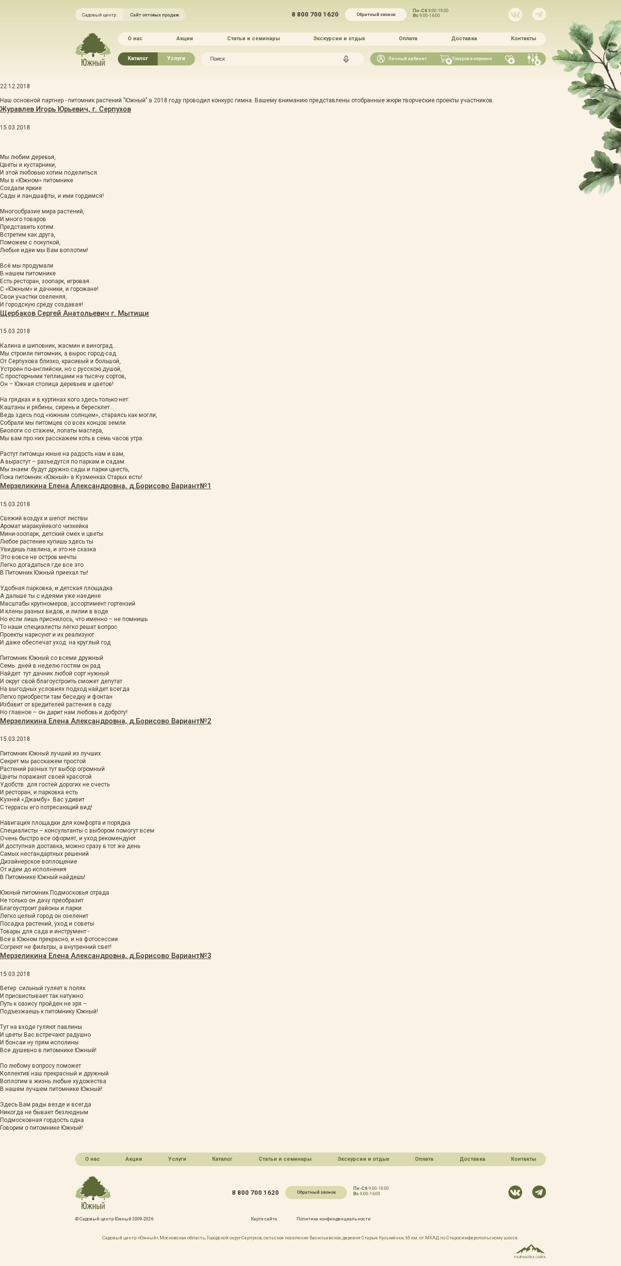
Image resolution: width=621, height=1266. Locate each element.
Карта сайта (264, 1218)
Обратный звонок (376, 14)
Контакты (523, 38)
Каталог (138, 58)
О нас (135, 38)
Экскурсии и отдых (339, 38)
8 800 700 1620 (315, 14)
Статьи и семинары (253, 38)
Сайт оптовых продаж (154, 14)
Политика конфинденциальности (333, 1218)
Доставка (464, 38)
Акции (185, 38)
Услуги (176, 58)
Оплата (408, 38)
